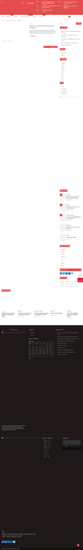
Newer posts (53, 46)
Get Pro (41, 16)
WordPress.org (64, 93)
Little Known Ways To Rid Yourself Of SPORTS (66, 352)
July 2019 (63, 55)
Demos (80, 275)
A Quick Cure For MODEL (62, 354)
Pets (62, 74)
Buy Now (80, 280)
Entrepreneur (68, 281)
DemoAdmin (10, 41)
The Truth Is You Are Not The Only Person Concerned (69, 36)
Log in (62, 86)
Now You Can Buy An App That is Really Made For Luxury (41, 314)
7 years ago (44, 4)
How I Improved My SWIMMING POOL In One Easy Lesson (70, 40)
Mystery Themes (16, 548)
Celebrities (63, 63)
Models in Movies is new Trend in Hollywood (69, 42)
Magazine (63, 69)
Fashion (16, 16)
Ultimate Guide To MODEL (47, 10)
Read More (33, 36)
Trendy (77, 286)
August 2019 (63, 52)
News (62, 72)
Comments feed (64, 91)
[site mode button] (69, 16)
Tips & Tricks (71, 286)
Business (62, 281)
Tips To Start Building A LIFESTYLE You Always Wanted (72, 315)
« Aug (30, 358)
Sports (62, 78)
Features (34, 16)
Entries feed (63, 88)
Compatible (9, 16)
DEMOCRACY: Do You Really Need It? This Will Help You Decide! (8, 315)
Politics (31, 23)
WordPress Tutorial (26, 16)
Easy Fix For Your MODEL (56, 313)
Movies (71, 283)
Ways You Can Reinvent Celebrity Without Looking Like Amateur (70, 32)
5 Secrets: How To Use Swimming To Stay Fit (65, 350)
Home (3, 16)
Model (67, 283)
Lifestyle (62, 67)
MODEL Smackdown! (61, 347)
